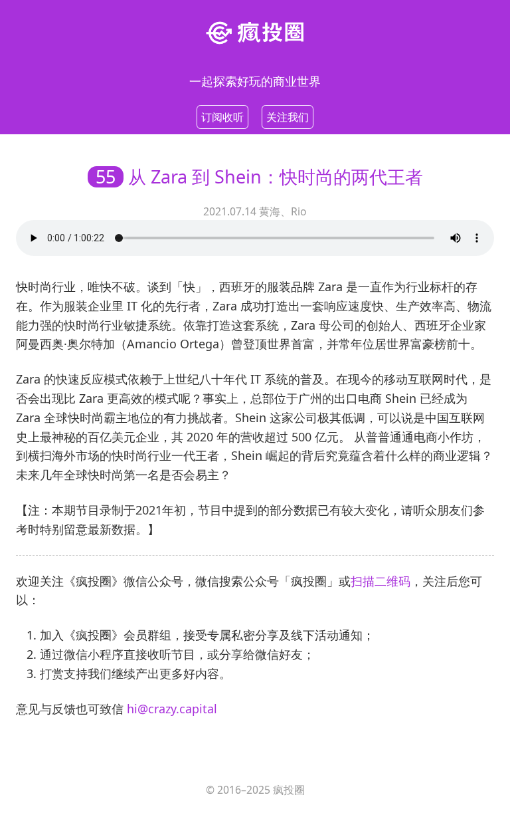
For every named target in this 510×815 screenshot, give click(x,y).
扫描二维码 (380, 581)
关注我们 (287, 117)
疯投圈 (289, 789)
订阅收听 (222, 117)
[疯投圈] (255, 32)
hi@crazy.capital (172, 709)
